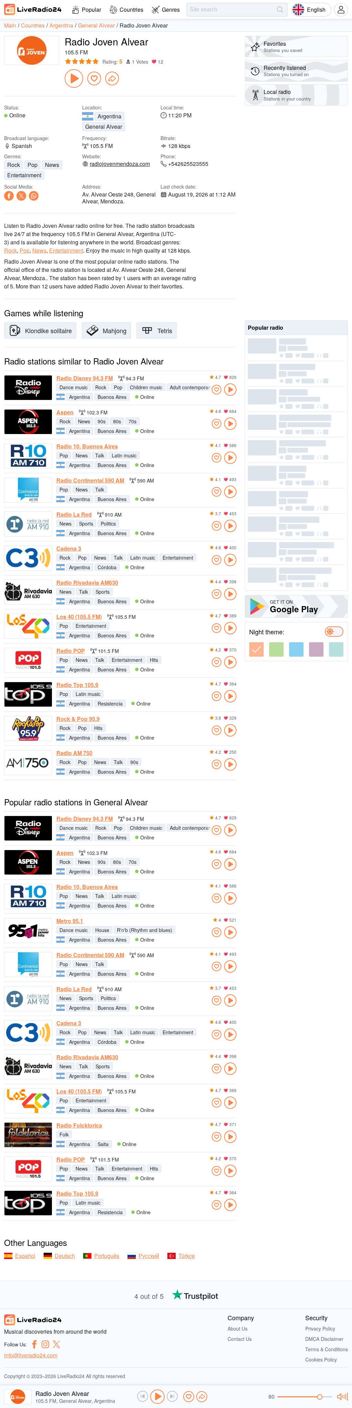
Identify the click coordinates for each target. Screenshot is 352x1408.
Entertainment (24, 175)
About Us (238, 1328)
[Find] (280, 10)
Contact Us (240, 1338)
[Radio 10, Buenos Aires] (28, 455)
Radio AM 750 (74, 753)
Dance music (73, 387)
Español (25, 1256)
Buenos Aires (112, 396)
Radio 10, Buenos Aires (87, 446)
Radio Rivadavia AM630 (87, 583)
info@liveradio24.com (30, 1355)
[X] (21, 196)
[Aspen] (28, 421)
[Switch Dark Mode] (334, 631)
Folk (64, 1134)
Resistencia (110, 703)
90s (102, 421)
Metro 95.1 (69, 921)
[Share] (112, 78)
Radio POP (70, 651)
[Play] (74, 78)
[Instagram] (45, 1344)
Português (106, 1256)
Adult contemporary (191, 387)
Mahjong (114, 330)
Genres (171, 9)
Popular (91, 9)
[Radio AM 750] (28, 762)
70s (132, 421)
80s (117, 421)
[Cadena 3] (28, 558)
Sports (86, 523)
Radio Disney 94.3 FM (84, 378)
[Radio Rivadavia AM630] (28, 592)
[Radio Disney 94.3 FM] (28, 387)
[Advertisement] (296, 213)
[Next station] (172, 1396)
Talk (99, 455)
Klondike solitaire (48, 330)
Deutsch (65, 1256)
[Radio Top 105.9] (28, 694)
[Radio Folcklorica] (28, 1134)
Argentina (109, 116)
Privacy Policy (320, 1328)
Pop (32, 165)
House (102, 930)
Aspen (65, 412)
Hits (154, 659)
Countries (131, 9)
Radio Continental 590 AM (90, 480)
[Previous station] (142, 1396)
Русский (149, 1256)
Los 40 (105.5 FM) (79, 617)
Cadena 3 (68, 549)
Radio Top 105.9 (77, 685)
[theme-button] (256, 649)
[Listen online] (230, 389)
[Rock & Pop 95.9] (28, 728)
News (52, 165)
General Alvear (103, 126)
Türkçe (186, 1256)
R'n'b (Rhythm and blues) (144, 930)
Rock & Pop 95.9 (78, 719)
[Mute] (341, 1396)
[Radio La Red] (28, 524)
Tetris (164, 330)
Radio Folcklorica (79, 1125)
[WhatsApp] (33, 196)
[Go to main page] (33, 9)
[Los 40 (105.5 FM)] (28, 626)
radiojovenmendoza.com (120, 163)
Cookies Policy (321, 1359)
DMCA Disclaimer (324, 1338)
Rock (13, 165)
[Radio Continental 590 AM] (28, 489)
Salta (103, 1144)
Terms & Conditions (326, 1349)
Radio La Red (74, 514)
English (316, 9)
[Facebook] (9, 196)
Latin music (124, 455)
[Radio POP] (28, 660)
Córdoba (107, 567)
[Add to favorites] (94, 78)
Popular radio (265, 327)
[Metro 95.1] (28, 930)
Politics (108, 523)
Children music (146, 387)
